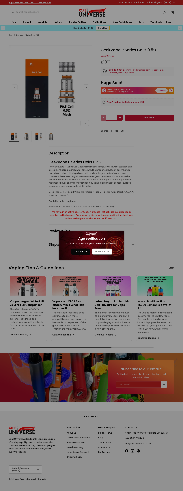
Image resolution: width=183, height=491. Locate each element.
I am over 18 (80, 251)
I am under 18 (102, 251)
